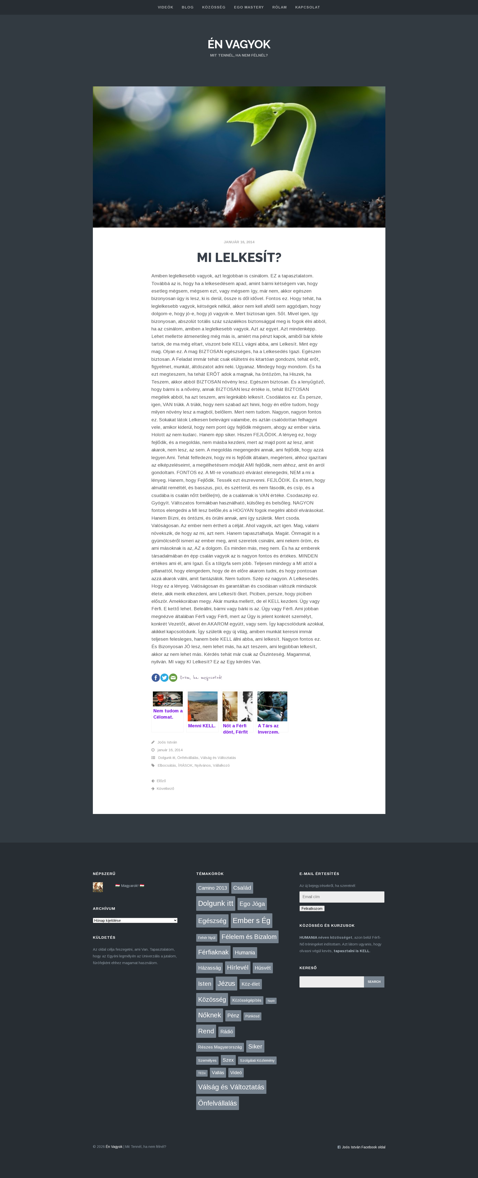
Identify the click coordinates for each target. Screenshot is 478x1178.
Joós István (167, 742)
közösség (214, 7)
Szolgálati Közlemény (257, 1060)
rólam (279, 7)
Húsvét (263, 968)
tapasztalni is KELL (351, 951)
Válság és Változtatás (218, 757)
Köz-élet (250, 984)
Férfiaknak (213, 952)
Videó (236, 1072)
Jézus (226, 983)
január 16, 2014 (239, 242)
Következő (165, 788)
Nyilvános (202, 765)
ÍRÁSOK (185, 765)
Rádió (226, 1031)
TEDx (202, 1073)
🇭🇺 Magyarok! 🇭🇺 (129, 885)
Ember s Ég (251, 920)
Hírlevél (237, 967)
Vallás (218, 1072)
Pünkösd (252, 1016)
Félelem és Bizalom (249, 936)
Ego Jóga (252, 903)
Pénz (233, 1016)
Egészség (212, 921)
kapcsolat (307, 7)
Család (242, 888)
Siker (255, 1046)
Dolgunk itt (166, 757)
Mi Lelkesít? (239, 257)
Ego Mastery (249, 7)
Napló (271, 1000)
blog (188, 7)
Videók (165, 7)
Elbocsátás (167, 765)
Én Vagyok (239, 44)
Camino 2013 (212, 888)
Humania (245, 952)
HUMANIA (308, 937)
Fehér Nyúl (206, 938)
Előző (161, 781)
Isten (204, 983)
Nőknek (209, 1015)
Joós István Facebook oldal (363, 1147)
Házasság (209, 968)
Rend (206, 1031)
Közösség (212, 999)
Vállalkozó (221, 765)
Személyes (207, 1060)
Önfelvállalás (187, 757)
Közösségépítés (246, 1000)
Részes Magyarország (220, 1047)
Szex (228, 1060)
